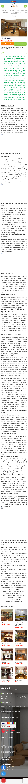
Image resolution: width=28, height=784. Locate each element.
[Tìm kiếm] (25, 6)
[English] (15, 1)
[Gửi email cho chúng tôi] (8, 746)
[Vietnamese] (12, 1)
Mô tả (3, 52)
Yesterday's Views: (7, 762)
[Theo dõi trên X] (5, 746)
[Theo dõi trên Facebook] (2, 746)
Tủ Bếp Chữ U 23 (19, 644)
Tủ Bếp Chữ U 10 (19, 662)
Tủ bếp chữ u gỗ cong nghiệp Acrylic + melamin (20, 624)
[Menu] (2, 6)
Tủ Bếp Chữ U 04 (6, 644)
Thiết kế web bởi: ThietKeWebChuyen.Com (14, 778)
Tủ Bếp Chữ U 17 (19, 680)
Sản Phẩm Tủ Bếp (14, 10)
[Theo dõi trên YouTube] (11, 746)
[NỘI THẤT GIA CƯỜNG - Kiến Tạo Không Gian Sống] (14, 6)
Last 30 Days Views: (7, 767)
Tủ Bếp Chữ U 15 (6, 623)
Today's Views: (5, 759)
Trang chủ (4, 10)
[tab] (14, 52)
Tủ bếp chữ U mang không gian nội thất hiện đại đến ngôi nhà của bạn (14, 12)
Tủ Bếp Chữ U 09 (6, 680)
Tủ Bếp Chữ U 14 (6, 662)
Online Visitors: (6, 757)
